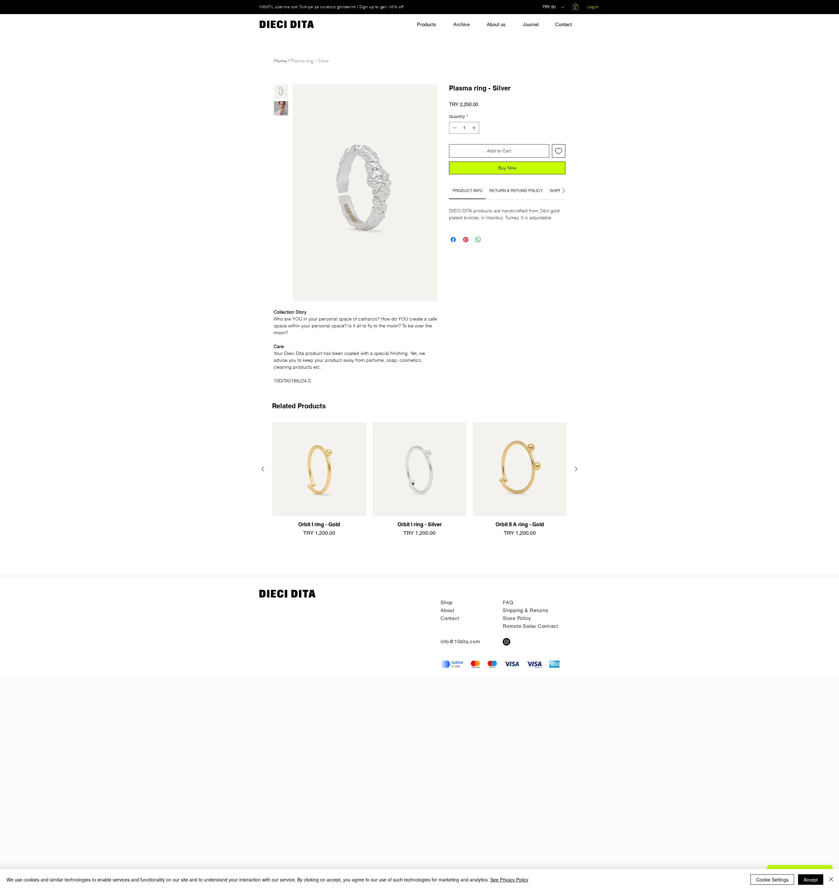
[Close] (831, 879)
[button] (553, 7)
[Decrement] (454, 127)
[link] (467, 190)
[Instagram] (506, 642)
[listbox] (553, 7)
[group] (419, 488)
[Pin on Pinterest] (466, 239)
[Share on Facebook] (453, 239)
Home (280, 60)
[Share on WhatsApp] (478, 239)
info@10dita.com (460, 641)
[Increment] (474, 127)
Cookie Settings (772, 879)
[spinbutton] (464, 127)
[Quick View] (319, 469)
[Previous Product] (263, 469)
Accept (811, 879)
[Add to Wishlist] (558, 151)
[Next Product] (576, 469)
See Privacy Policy (509, 879)
